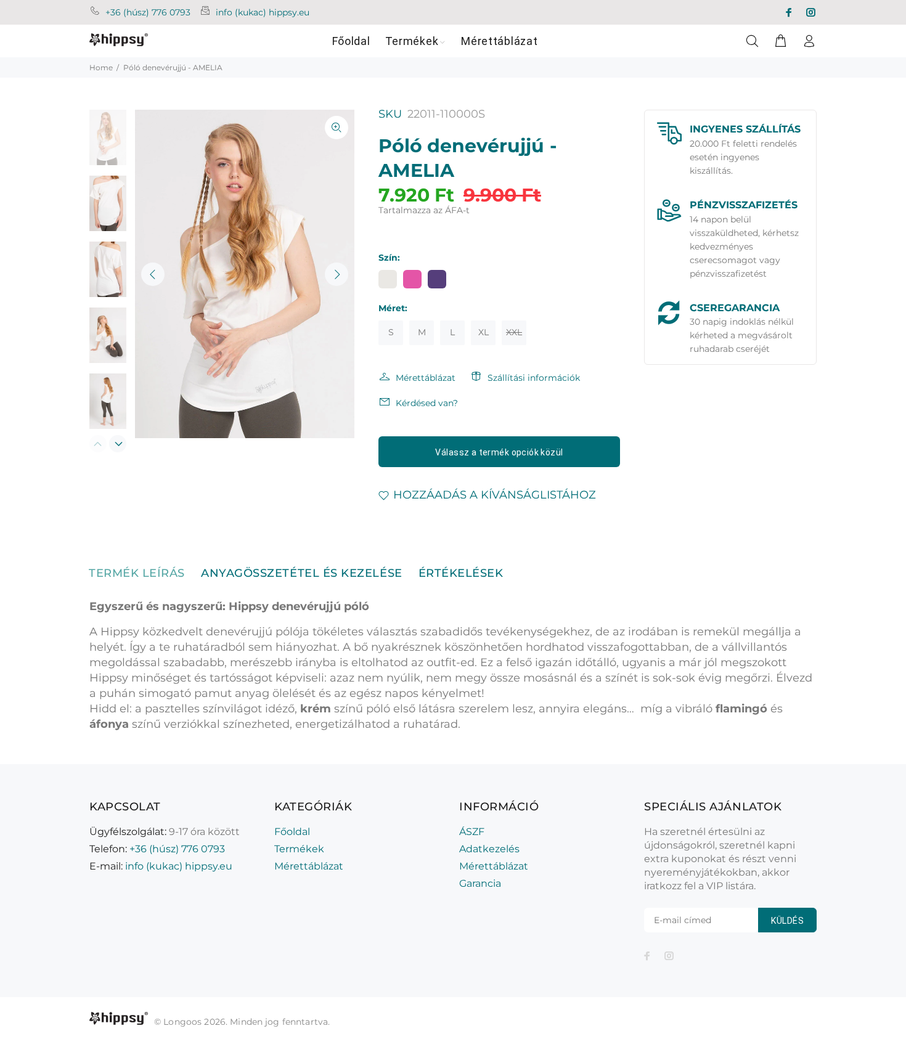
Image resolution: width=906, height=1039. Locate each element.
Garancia (480, 883)
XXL (514, 332)
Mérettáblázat (425, 377)
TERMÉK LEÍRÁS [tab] (137, 573)
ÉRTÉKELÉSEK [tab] (461, 573)
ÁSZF (471, 831)
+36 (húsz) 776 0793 (147, 12)
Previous (153, 274)
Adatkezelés (489, 849)
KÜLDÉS (787, 921)
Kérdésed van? (427, 403)
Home (101, 67)
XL (483, 332)
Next (336, 274)
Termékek (299, 849)
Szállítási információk (534, 377)
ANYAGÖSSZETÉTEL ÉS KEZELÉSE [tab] (301, 573)
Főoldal (292, 831)
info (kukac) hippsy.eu (262, 12)
